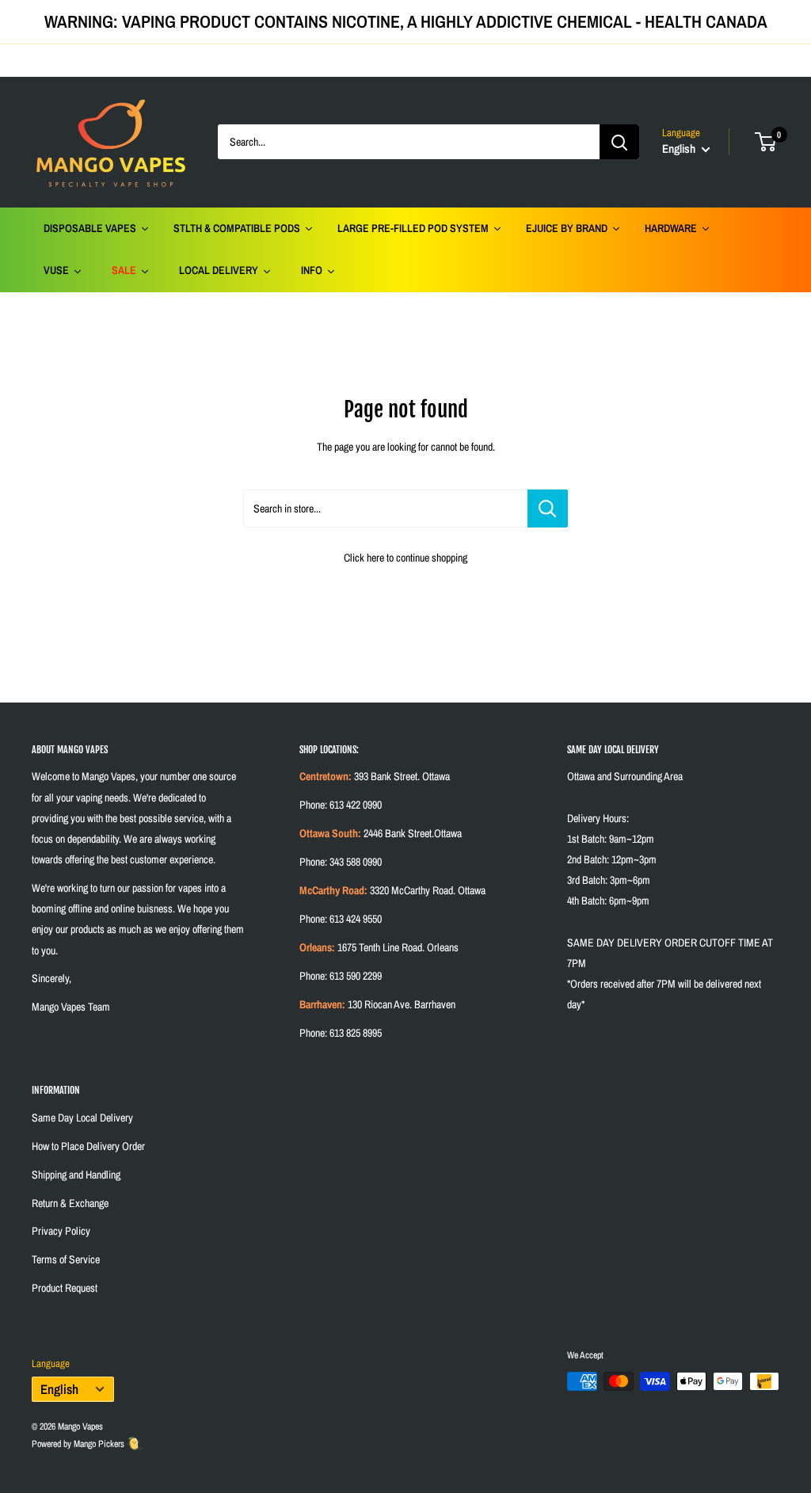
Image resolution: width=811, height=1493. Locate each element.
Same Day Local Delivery (82, 1117)
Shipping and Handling (76, 1174)
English (59, 1389)
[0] (766, 141)
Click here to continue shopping (405, 557)
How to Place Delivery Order (88, 1146)
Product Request (64, 1288)
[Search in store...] (547, 508)
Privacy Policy (61, 1231)
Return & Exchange (70, 1203)
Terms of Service (66, 1259)
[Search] (619, 141)
